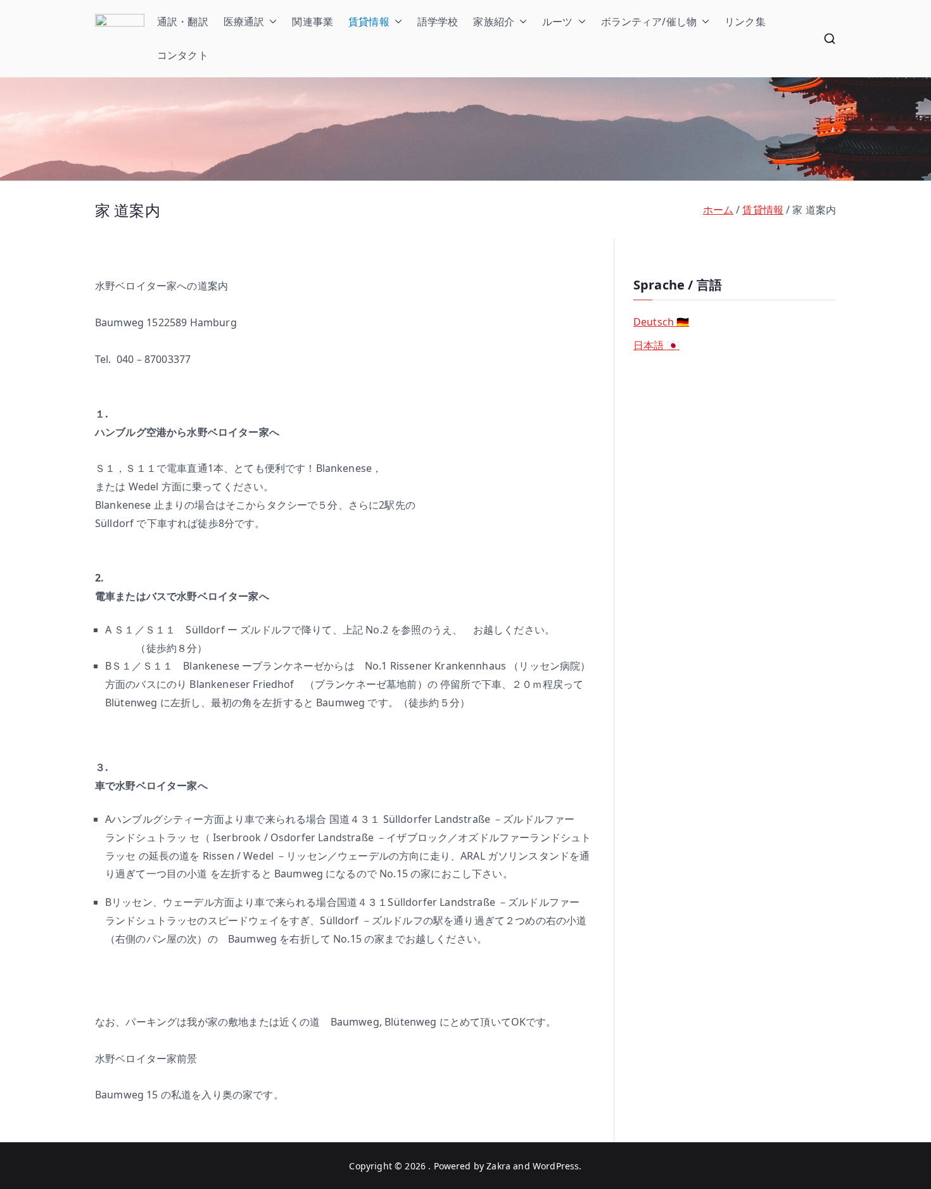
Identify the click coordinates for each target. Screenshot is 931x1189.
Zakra (498, 1166)
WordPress (556, 1166)
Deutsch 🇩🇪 (661, 322)
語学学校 (438, 22)
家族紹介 (493, 22)
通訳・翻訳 (182, 22)
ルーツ (557, 22)
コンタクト (182, 55)
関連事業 (312, 22)
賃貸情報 (369, 22)
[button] (270, 22)
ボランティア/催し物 (649, 22)
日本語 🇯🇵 (656, 345)
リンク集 (745, 22)
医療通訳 (244, 22)
